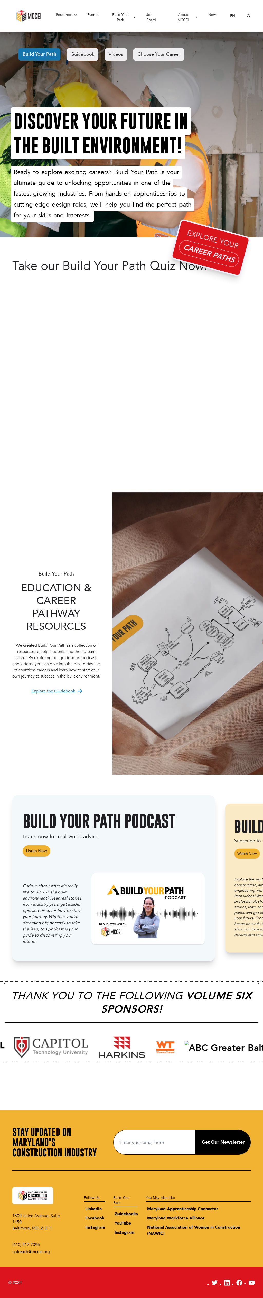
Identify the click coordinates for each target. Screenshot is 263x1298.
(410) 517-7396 (26, 1244)
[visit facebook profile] (239, 1283)
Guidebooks (126, 1214)
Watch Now (247, 853)
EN (232, 15)
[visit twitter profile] (215, 1283)
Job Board (151, 17)
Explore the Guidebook (53, 691)
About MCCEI (183, 17)
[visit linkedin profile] (227, 1283)
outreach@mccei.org (31, 1252)
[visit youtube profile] (252, 1283)
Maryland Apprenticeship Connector (182, 1209)
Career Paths (209, 253)
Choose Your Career (158, 54)
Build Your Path (120, 17)
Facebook (94, 1218)
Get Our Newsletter (223, 1142)
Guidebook (83, 54)
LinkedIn (93, 1209)
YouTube (123, 1223)
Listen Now (36, 851)
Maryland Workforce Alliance (175, 1218)
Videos (116, 54)
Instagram (95, 1227)
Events (92, 14)
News (212, 14)
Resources (64, 14)
